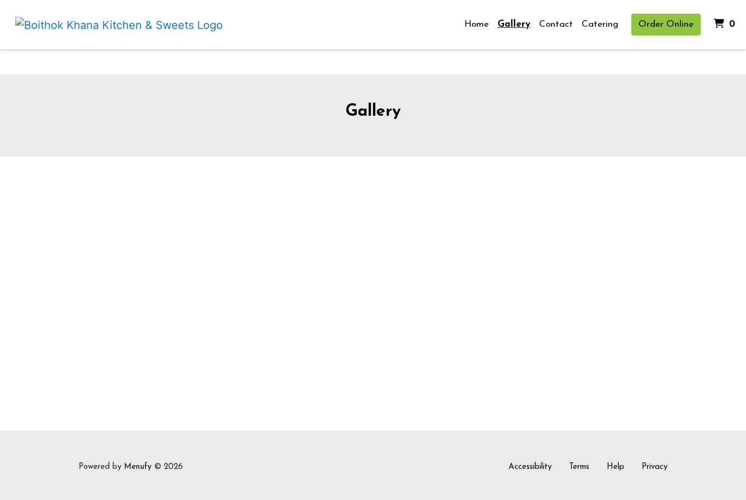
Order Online (666, 24)
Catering (600, 24)
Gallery (514, 24)
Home (476, 24)
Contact (556, 24)
